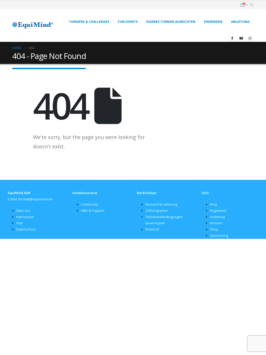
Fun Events (128, 21)
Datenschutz (26, 229)
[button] (252, 5)
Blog (213, 204)
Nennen (216, 223)
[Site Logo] (33, 25)
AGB (19, 223)
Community (89, 204)
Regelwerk (218, 210)
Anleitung (240, 21)
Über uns (23, 210)
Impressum (25, 217)
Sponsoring (219, 235)
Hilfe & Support (92, 210)
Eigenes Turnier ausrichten (170, 21)
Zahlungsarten (156, 210)
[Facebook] (232, 38)
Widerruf (152, 229)
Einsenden (213, 21)
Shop (214, 229)
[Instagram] (250, 38)
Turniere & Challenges (89, 21)
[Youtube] (241, 38)
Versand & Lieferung (161, 204)
